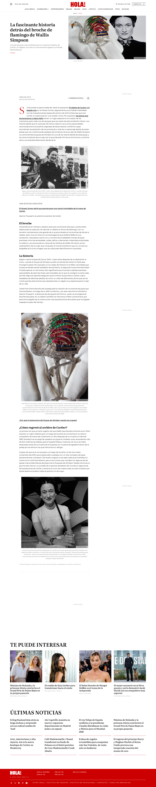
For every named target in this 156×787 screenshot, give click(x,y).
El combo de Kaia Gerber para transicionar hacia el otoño (60, 686)
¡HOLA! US (41, 774)
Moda (84, 9)
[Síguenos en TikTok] (27, 783)
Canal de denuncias (120, 782)
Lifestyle (92, 9)
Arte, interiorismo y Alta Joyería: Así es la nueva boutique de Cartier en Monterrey (23, 743)
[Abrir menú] (11, 4)
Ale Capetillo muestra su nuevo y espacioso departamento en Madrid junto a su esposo (58, 724)
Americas (137, 4)
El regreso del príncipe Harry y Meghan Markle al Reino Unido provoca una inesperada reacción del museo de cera (129, 744)
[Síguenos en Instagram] (19, 783)
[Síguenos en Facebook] (12, 783)
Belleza (77, 9)
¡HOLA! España (43, 772)
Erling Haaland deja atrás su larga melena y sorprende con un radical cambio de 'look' (24, 724)
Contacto (102, 782)
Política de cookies (57, 782)
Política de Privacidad (82, 782)
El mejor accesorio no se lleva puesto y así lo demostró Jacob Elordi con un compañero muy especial (129, 689)
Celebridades (42, 9)
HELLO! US (59, 774)
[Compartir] (88, 98)
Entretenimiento (57, 9)
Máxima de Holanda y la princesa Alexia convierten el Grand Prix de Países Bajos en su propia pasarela (25, 689)
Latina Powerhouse (105, 9)
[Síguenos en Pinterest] (23, 783)
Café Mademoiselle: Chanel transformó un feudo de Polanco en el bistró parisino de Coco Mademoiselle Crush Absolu (59, 744)
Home (75, 13)
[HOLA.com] (78, 4)
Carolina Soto (25, 97)
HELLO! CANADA (80, 772)
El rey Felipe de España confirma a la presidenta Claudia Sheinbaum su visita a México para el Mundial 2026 (93, 725)
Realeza (69, 9)
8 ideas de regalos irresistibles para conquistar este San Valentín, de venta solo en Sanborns (93, 743)
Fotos (117, 9)
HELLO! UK (59, 772)
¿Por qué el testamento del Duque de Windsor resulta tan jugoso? (48, 420)
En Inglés (125, 9)
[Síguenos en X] (15, 783)
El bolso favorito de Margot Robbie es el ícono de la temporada (93, 688)
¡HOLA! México (30, 9)
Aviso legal (39, 782)
